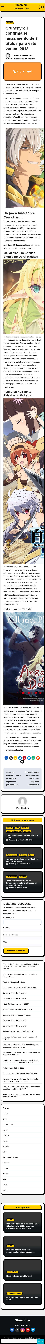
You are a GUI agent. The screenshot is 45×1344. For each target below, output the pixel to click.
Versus (5, 1185)
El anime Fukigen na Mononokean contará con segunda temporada (32, 778)
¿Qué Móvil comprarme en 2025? (16, 1004)
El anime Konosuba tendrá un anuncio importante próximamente (13, 778)
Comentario (8, 918)
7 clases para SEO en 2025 (13, 1068)
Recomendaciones (14, 831)
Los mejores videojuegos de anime (17, 1015)
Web (5, 942)
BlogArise (34, 1338)
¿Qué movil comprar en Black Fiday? (17, 1009)
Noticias (10, 23)
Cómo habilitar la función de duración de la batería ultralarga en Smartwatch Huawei (21, 883)
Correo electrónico (10, 935)
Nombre (6, 928)
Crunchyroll (19, 59)
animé (11, 59)
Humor (5, 1130)
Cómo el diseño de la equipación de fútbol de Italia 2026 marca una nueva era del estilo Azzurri (21, 966)
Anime (5, 1113)
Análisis (10, 828)
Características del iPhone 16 (14, 993)
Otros (31, 855)
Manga (5, 1141)
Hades (16, 55)
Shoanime (21, 5)
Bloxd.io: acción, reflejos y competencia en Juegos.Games (20, 1251)
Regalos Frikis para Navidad (14, 982)
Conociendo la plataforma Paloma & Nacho (20, 1073)
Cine (17, 828)
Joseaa (12, 840)
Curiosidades (12, 855)
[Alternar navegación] (2, 7)
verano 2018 (30, 59)
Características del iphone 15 (14, 1020)
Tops (5, 1179)
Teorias (6, 1174)
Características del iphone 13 (14, 1026)
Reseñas (27, 831)
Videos (5, 1190)
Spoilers (6, 1168)
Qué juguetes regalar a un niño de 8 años (19, 988)
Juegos (6, 1135)
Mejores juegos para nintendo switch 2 (18, 1031)
